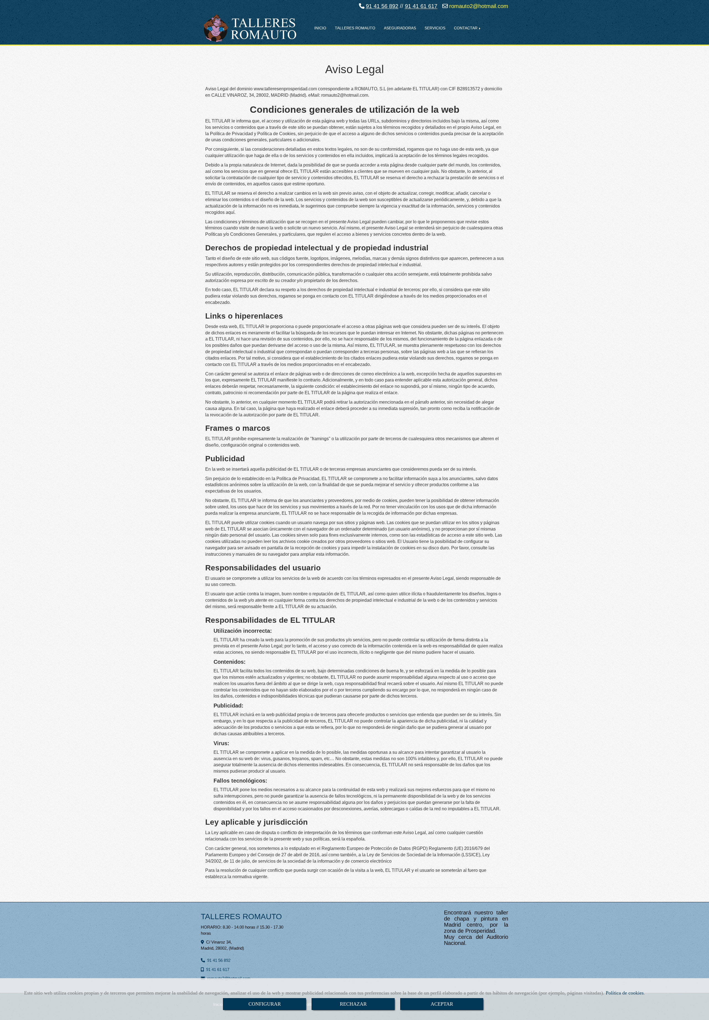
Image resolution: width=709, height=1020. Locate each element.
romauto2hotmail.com (478, 6)
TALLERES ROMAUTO (355, 28)
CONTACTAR (466, 28)
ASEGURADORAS (400, 28)
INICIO (320, 28)
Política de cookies (625, 993)
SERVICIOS (435, 28)
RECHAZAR (353, 1004)
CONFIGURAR (264, 1004)
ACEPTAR (442, 1004)
